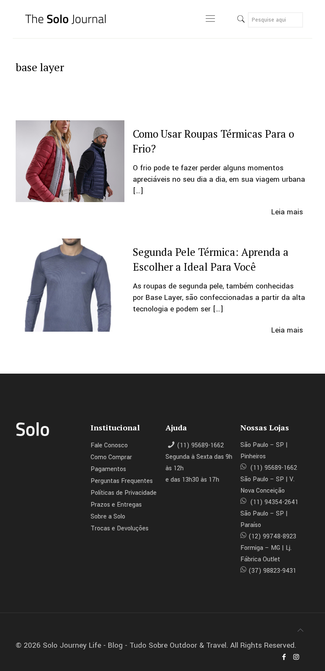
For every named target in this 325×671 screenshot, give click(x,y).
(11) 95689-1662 (200, 445)
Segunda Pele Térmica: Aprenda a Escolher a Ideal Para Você (211, 259)
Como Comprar (111, 457)
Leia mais (287, 212)
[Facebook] (284, 657)
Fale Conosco (109, 445)
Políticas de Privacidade (124, 492)
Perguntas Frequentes (122, 481)
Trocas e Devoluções (120, 528)
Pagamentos (108, 469)
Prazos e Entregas (116, 504)
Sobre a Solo (108, 516)
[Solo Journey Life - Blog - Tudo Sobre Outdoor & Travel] (70, 19)
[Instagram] (296, 657)
